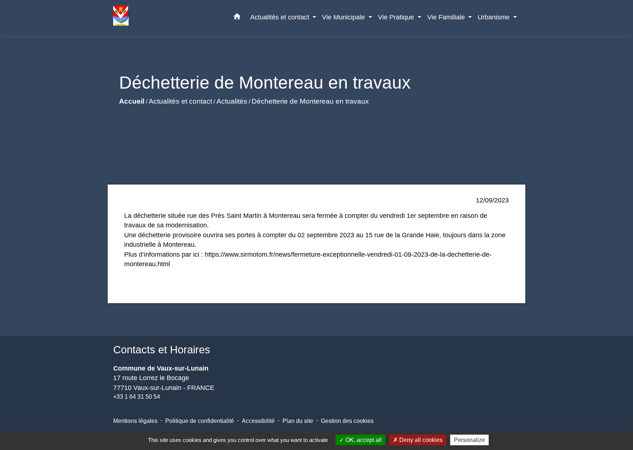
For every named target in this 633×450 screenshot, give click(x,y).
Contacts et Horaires (161, 350)
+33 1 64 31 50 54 (136, 397)
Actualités (231, 101)
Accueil (131, 101)
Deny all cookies (420, 440)
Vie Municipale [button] (344, 17)
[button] (237, 18)
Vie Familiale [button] (447, 17)
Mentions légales (135, 421)
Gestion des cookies (347, 421)
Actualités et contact (180, 101)
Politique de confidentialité (199, 421)
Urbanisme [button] (494, 17)
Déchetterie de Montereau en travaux (310, 101)
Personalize (469, 440)
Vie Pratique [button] (397, 17)
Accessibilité (258, 421)
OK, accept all (363, 440)
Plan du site (297, 421)
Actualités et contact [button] (280, 17)
